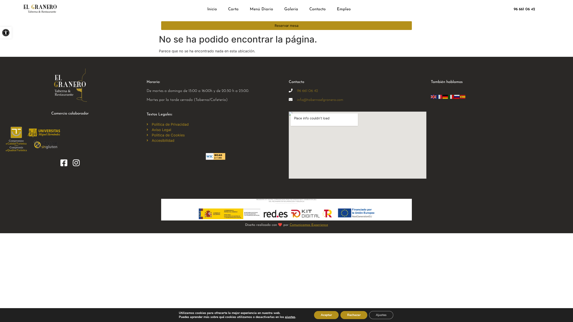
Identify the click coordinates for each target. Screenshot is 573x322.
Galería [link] (291, 9)
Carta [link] (233, 9)
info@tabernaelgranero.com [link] (320, 100)
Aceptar (326, 315)
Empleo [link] (344, 9)
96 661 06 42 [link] (307, 91)
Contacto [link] (317, 9)
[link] (6, 32)
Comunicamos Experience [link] (309, 225)
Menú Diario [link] (261, 9)
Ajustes (381, 315)
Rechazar (354, 315)
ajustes (290, 317)
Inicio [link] (212, 9)
